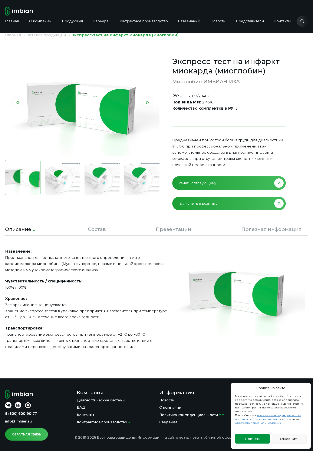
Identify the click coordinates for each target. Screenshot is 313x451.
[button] (17, 102)
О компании (40, 21)
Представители (250, 21)
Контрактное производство (143, 21)
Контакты (282, 21)
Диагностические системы (101, 400)
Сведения (168, 422)
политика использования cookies (257, 419)
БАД (81, 407)
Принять (252, 439)
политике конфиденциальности (279, 415)
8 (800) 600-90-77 (21, 414)
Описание (18, 229)
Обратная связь (26, 434)
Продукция (72, 21)
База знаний (189, 21)
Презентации (173, 229)
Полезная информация (271, 229)
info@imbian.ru (18, 421)
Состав (97, 229)
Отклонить (289, 439)
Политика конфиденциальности (188, 415)
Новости (218, 21)
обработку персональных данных (258, 422)
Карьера (100, 21)
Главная (12, 21)
